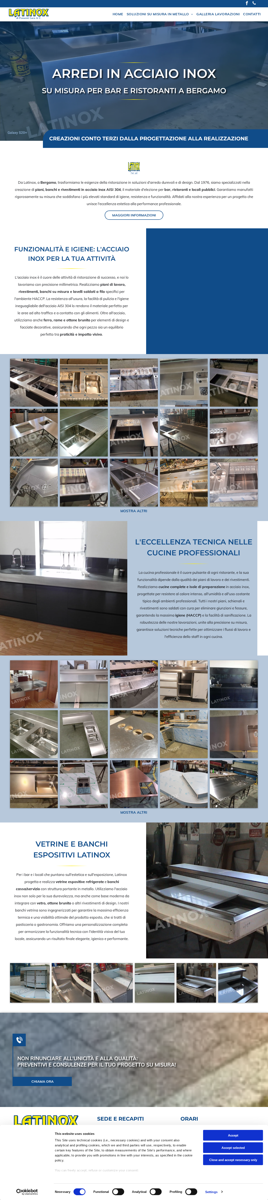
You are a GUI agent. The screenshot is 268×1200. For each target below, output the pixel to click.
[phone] (254, 3)
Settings (211, 1192)
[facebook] (247, 3)
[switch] (118, 1191)
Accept (233, 1135)
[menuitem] (118, 14)
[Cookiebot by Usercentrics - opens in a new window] (27, 1192)
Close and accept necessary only (233, 1160)
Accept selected (233, 1147)
